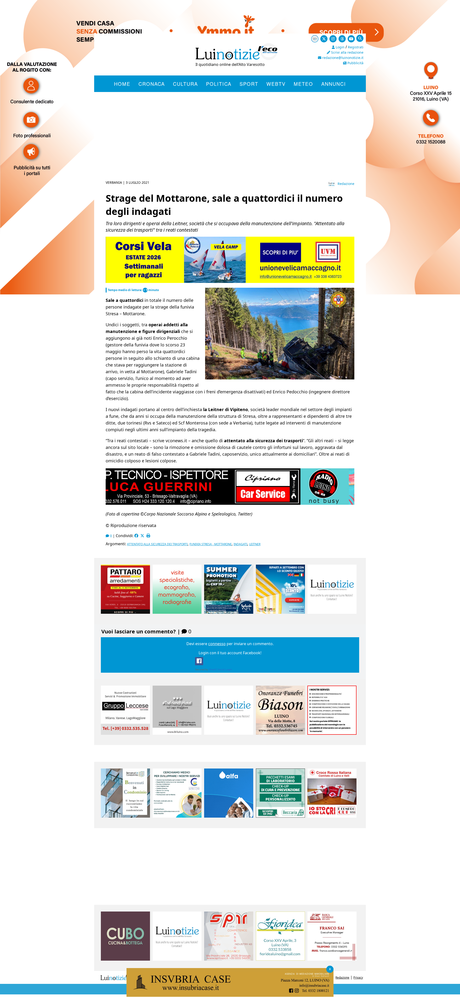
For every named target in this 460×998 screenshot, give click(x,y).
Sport (249, 83)
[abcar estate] (230, 281)
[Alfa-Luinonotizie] (228, 816)
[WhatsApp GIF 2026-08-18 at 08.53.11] (230, 995)
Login (340, 47)
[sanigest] (177, 612)
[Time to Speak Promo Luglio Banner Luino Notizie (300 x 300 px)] (280, 612)
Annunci (333, 83)
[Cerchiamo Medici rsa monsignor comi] (177, 816)
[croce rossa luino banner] (331, 816)
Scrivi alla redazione (346, 52)
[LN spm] (228, 959)
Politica (218, 83)
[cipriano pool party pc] (230, 503)
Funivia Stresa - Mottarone (211, 544)
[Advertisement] (230, 141)
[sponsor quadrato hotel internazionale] (177, 733)
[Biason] (280, 733)
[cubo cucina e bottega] (125, 959)
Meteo (303, 83)
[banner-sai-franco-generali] (331, 959)
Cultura (185, 83)
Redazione (346, 183)
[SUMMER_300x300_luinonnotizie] (228, 612)
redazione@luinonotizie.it (342, 57)
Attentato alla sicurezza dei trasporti (157, 544)
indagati (240, 544)
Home (122, 83)
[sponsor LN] (331, 612)
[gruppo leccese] (125, 733)
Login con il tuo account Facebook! (230, 652)
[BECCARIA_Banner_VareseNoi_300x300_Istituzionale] (280, 816)
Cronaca (151, 83)
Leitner (254, 544)
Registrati (355, 47)
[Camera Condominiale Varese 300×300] (125, 816)
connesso (217, 643)
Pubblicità (354, 63)
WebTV (276, 83)
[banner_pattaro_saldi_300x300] (125, 612)
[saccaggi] (331, 733)
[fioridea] (280, 959)
